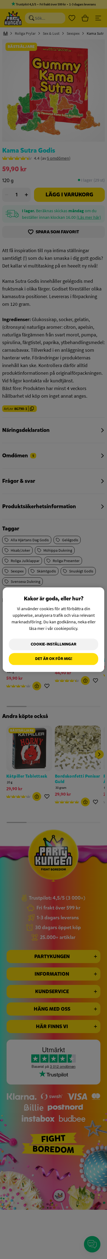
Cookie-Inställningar (53, 644)
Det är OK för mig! (53, 659)
